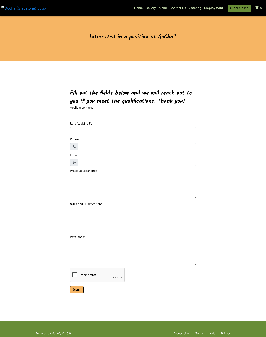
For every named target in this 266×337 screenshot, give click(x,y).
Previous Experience (83, 171)
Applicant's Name (81, 107)
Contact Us (178, 8)
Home (138, 8)
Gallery (151, 8)
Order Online (239, 8)
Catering (195, 8)
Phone (74, 139)
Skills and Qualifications (86, 204)
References (78, 237)
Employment (213, 8)
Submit (76, 289)
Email (73, 155)
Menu (163, 8)
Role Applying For (82, 123)
